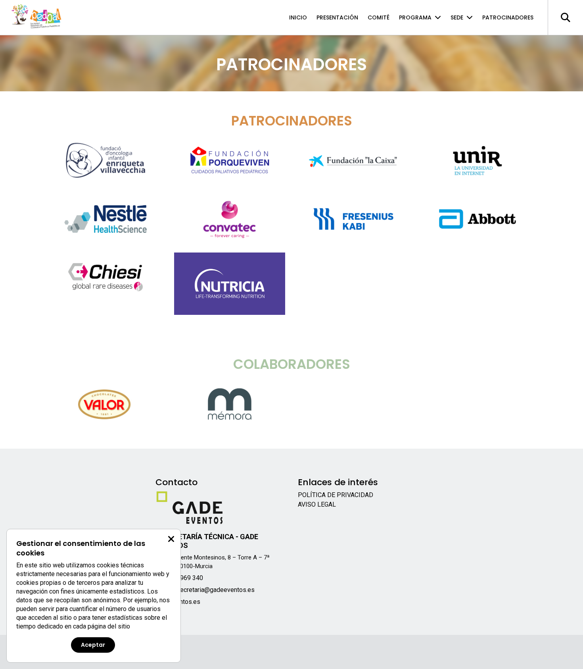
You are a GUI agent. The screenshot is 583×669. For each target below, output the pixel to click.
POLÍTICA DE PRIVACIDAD (335, 495)
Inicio (298, 17)
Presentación (337, 17)
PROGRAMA (415, 17)
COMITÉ (378, 17)
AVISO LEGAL (317, 504)
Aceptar (93, 645)
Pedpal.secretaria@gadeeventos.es (205, 590)
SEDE (457, 17)
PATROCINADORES (507, 17)
